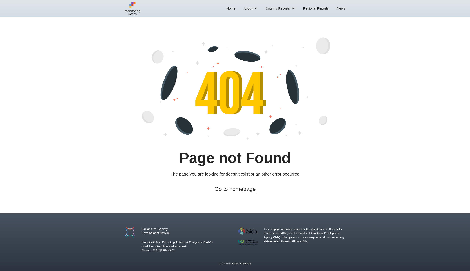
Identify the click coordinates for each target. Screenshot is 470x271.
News (341, 8)
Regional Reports (316, 8)
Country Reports (278, 8)
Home (231, 8)
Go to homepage (235, 189)
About (248, 8)
